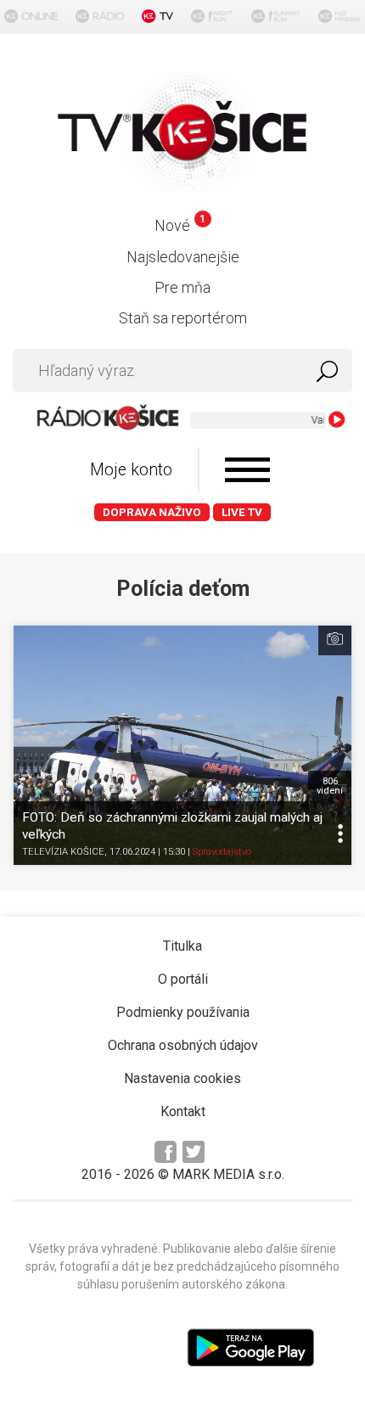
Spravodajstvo (222, 851)
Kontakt (182, 1111)
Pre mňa (182, 287)
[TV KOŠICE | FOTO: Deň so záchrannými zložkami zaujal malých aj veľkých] (182, 745)
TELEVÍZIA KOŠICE (63, 851)
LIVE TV (242, 512)
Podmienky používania (183, 1012)
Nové (179, 225)
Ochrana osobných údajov (183, 1045)
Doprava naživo (152, 512)
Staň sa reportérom (183, 318)
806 (330, 786)
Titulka (182, 946)
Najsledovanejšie (182, 257)
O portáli (183, 979)
